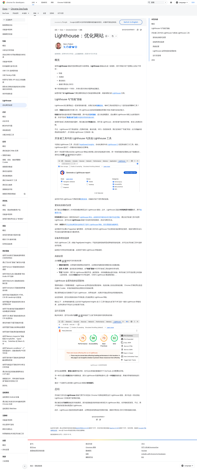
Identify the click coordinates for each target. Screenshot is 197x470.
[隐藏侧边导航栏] (25, 466)
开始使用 (15, 13)
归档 (87, 454)
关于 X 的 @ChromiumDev (149, 447)
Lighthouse (116, 93)
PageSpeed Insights (86, 144)
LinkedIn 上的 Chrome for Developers (153, 454)
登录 (193, 2)
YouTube (144, 451)
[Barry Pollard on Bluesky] (73, 47)
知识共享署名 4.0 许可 (82, 428)
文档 (33, 2)
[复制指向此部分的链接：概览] (62, 60)
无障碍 (52, 13)
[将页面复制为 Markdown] (113, 36)
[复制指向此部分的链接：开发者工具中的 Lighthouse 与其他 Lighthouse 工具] (114, 138)
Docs (4, 9)
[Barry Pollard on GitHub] (67, 47)
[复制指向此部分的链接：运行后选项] (67, 311)
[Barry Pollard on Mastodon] (70, 47)
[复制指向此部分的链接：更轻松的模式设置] (73, 205)
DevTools (5, 13)
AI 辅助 (24, 13)
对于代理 (60, 13)
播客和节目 (89, 457)
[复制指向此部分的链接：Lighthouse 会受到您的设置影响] (86, 281)
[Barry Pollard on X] (64, 47)
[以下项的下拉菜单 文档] (37, 2)
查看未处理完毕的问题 (37, 451)
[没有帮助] (140, 29)
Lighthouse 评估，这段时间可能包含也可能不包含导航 (100, 217)
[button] (13, 155)
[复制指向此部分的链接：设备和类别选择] (71, 238)
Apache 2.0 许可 (114, 428)
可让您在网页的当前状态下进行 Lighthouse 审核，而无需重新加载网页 (92, 225)
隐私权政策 (38, 466)
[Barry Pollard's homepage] (76, 47)
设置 (44, 13)
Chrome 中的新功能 (63, 2)
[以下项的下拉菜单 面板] (38, 13)
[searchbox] (13, 19)
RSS (142, 457)
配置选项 (83, 199)
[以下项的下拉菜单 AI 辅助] (29, 13)
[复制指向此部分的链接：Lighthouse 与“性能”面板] (84, 99)
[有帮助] (137, 29)
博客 (52, 2)
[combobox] (157, 2)
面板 (34, 13)
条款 (31, 466)
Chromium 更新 (91, 447)
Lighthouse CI (113, 144)
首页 (56, 30)
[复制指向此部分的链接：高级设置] (65, 256)
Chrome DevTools (19, 9)
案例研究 (44, 2)
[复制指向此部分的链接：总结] (62, 389)
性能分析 (90, 117)
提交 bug (33, 447)
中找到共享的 (76, 117)
